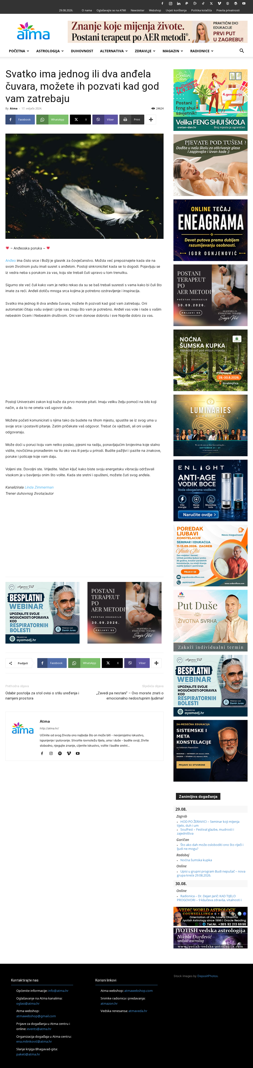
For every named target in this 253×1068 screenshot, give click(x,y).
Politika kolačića (201, 10)
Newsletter (137, 10)
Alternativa (112, 51)
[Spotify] (62, 754)
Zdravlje (143, 51)
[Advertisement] (84, 359)
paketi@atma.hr (28, 1054)
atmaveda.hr (137, 1011)
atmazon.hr (109, 1003)
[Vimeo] (219, 3)
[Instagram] (170, 3)
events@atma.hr (39, 1029)
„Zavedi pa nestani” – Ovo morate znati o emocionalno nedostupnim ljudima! (130, 695)
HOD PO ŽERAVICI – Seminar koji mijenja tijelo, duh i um (208, 823)
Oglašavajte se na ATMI (111, 10)
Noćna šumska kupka (196, 860)
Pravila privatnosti (228, 10)
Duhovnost (82, 51)
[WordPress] (235, 3)
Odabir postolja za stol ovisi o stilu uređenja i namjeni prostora (42, 695)
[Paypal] (186, 3)
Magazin (171, 51)
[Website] (227, 3)
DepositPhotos (207, 976)
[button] (242, 51)
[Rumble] (195, 3)
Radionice (200, 51)
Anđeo (10, 260)
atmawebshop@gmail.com (36, 1016)
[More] (151, 119)
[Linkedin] (178, 3)
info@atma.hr (58, 990)
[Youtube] (244, 3)
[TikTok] (203, 3)
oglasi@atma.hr (28, 1003)
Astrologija (48, 51)
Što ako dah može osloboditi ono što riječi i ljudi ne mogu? (210, 846)
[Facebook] (162, 3)
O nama (87, 10)
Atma (14, 108)
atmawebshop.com (138, 990)
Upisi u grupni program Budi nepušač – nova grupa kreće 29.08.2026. (211, 873)
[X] (211, 3)
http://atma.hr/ (49, 728)
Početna (17, 51)
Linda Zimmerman (39, 487)
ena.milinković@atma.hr (34, 1041)
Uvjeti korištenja (176, 10)
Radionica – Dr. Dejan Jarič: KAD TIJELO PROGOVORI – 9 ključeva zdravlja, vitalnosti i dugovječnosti (209, 900)
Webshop (155, 10)
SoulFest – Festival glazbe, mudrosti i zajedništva (205, 831)
